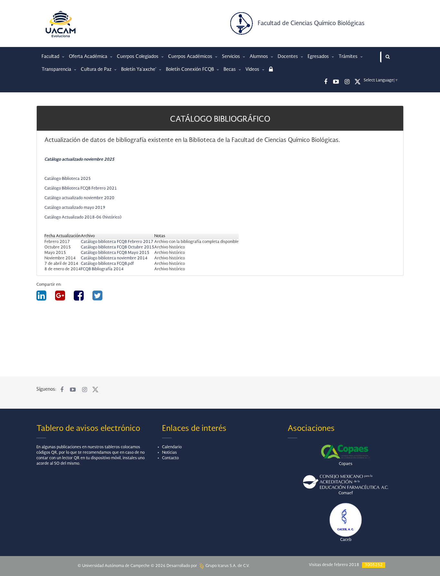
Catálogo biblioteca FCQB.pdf (107, 264)
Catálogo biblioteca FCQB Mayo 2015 (115, 253)
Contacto (170, 458)
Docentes (288, 56)
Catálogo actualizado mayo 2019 (74, 208)
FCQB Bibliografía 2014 (102, 269)
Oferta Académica (89, 56)
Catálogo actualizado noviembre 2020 (79, 198)
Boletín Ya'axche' (139, 69)
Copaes (345, 464)
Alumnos (259, 56)
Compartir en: (49, 285)
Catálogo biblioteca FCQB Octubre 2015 (117, 247)
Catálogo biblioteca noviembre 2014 (114, 258)
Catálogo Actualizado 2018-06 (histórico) (82, 217)
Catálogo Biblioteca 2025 (67, 179)
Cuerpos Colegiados (138, 56)
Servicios (231, 56)
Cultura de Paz (97, 69)
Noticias (169, 453)
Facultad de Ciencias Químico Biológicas (311, 23)
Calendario (172, 447)
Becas (230, 69)
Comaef (346, 493)
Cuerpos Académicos (191, 56)
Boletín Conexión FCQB (190, 69)
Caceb (345, 540)
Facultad (51, 56)
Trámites (349, 56)
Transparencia (57, 69)
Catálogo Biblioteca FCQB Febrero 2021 (80, 188)
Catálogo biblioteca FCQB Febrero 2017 (117, 242)
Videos (253, 69)
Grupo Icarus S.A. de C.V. (227, 566)
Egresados (319, 56)
